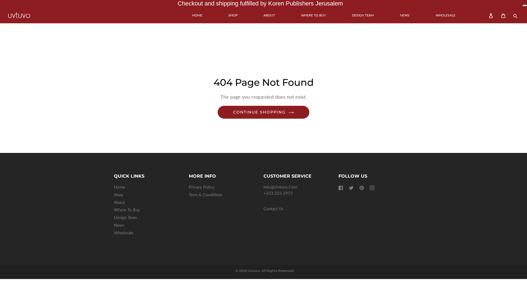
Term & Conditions (206, 194)
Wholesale (445, 15)
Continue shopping (259, 112)
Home (197, 15)
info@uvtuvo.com (280, 187)
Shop (232, 15)
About (269, 15)
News (405, 15)
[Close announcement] (525, 5)
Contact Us (274, 209)
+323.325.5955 (278, 193)
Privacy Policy (201, 187)
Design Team (363, 15)
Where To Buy (313, 15)
